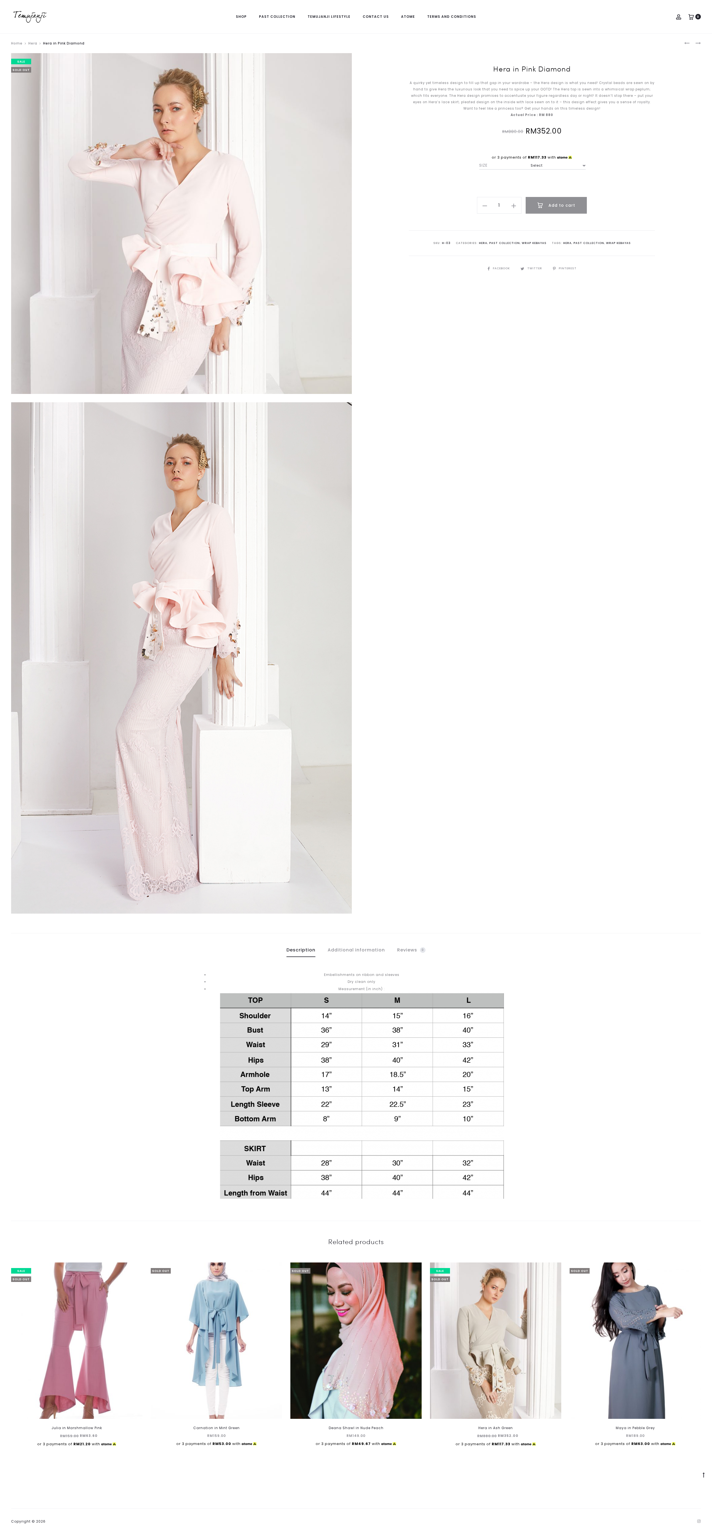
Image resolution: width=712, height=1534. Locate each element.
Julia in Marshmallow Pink (76, 1428)
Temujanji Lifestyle (329, 16)
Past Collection (277, 16)
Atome (408, 16)
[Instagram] (699, 1521)
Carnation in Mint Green (216, 1428)
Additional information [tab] (356, 950)
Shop (241, 16)
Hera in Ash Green (495, 1428)
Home (17, 43)
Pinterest (568, 268)
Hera (32, 43)
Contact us (376, 16)
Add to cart (561, 205)
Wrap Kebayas (534, 243)
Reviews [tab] (410, 950)
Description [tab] (300, 950)
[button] (485, 205)
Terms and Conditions (451, 16)
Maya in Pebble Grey (635, 1428)
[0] (691, 16)
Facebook (502, 268)
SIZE (483, 165)
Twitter (535, 268)
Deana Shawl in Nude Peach (356, 1428)
